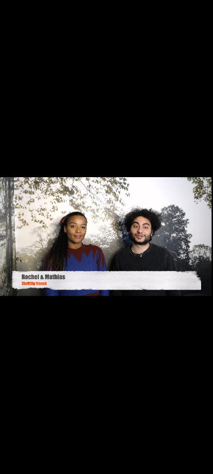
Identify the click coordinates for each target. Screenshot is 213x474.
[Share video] (202, 10)
